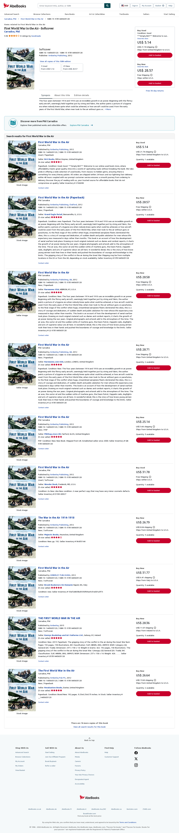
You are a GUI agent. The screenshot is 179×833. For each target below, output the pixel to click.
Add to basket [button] (155, 55)
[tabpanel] (86, 105)
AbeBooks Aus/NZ (98, 809)
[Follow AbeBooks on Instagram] (136, 765)
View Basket (20, 770)
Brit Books (49, 159)
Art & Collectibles (97, 14)
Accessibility (79, 784)
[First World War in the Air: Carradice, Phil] (22, 182)
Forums (78, 766)
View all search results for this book (89, 727)
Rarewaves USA (51, 289)
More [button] (108, 109)
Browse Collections (42, 14)
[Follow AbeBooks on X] (136, 759)
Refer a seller (50, 766)
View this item (142, 38)
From (47, 67)
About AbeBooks (81, 752)
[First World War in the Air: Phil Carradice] (22, 312)
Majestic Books (51, 534)
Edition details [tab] (81, 95)
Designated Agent (82, 779)
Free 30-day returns (155, 90)
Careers (78, 761)
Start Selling (169, 14)
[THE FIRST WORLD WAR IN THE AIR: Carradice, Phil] (22, 658)
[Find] (107, 5)
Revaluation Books (53, 687)
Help (170, 5)
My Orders (19, 766)
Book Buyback (50, 761)
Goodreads (36, 36)
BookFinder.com (89, 814)
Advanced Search (11, 14)
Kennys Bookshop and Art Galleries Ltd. (63, 635)
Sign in (135, 5)
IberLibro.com (132, 809)
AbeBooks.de (51, 809)
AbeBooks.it (81, 809)
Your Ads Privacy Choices (84, 775)
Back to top (89, 740)
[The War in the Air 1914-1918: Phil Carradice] (22, 557)
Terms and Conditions (127, 822)
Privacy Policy (80, 770)
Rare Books (70, 14)
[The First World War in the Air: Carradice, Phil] (22, 710)
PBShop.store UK (52, 434)
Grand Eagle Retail (53, 214)
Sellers (146, 14)
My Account (146, 5)
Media (77, 757)
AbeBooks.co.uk (34, 809)
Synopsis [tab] (45, 95)
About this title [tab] (62, 95)
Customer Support (112, 757)
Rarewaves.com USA (53, 361)
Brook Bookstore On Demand (58, 585)
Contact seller (43, 188)
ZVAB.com (147, 809)
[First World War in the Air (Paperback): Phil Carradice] (22, 237)
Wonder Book (50, 484)
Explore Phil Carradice (79, 125)
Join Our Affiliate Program (55, 757)
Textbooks (124, 14)
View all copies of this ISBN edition (55, 61)
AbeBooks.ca (116, 809)
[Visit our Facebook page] (136, 753)
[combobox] (71, 5)
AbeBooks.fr (67, 809)
